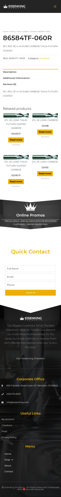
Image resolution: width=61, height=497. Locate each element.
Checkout (6, 425)
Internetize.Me (36, 489)
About (7, 465)
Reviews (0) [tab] (9, 84)
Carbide (25, 31)
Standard (33, 31)
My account (7, 419)
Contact (8, 471)
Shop (4, 431)
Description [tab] (9, 72)
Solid (19, 31)
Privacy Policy (9, 437)
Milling (12, 31)
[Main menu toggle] (55, 6)
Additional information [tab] (16, 78)
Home (5, 31)
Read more (16, 140)
